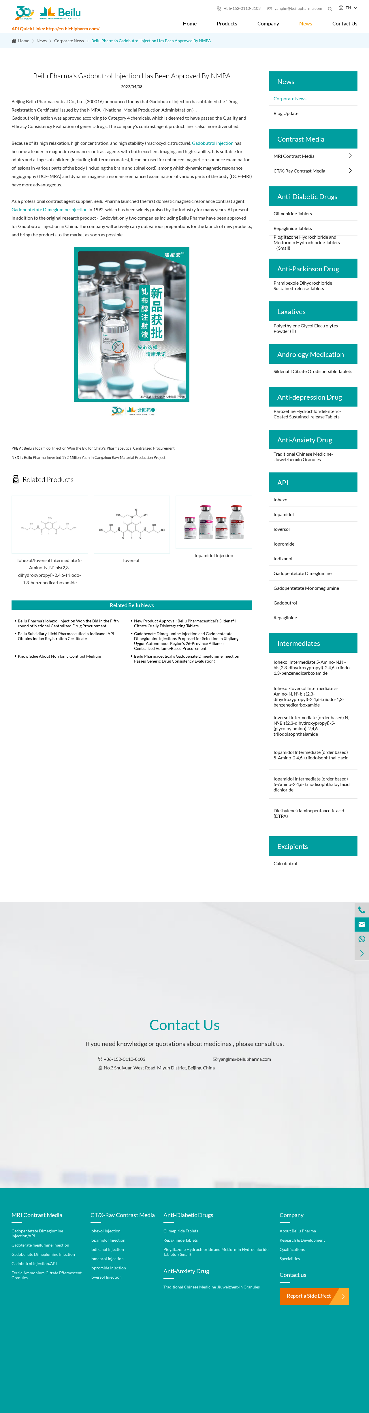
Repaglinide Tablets (293, 228)
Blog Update (286, 113)
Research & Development (302, 1240)
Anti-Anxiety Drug (304, 439)
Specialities (290, 1258)
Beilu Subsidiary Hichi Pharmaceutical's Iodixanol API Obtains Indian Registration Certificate (66, 636)
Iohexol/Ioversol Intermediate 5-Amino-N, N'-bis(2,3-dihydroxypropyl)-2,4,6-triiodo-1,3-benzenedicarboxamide (49, 571)
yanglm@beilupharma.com (294, 8)
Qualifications (292, 1249)
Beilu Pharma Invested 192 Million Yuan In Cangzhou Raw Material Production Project (94, 457)
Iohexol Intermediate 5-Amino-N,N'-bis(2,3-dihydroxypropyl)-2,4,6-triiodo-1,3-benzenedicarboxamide (312, 667)
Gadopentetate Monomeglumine (306, 588)
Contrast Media (300, 139)
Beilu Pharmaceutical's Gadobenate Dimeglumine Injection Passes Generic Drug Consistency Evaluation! (186, 658)
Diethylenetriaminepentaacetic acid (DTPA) (309, 813)
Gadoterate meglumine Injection (40, 1245)
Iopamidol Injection (214, 555)
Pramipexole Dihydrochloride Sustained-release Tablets (303, 285)
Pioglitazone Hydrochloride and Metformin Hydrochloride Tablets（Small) (307, 242)
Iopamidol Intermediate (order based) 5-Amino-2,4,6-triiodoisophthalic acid (311, 754)
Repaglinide (285, 617)
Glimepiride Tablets (293, 213)
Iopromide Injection (108, 1267)
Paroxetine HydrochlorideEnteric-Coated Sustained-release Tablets (307, 413)
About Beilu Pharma (298, 1230)
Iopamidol (284, 514)
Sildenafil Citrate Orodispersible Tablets (313, 371)
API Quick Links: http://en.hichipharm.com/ (55, 28)
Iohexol (281, 499)
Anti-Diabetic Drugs (307, 196)
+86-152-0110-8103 (239, 8)
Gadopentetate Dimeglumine (303, 573)
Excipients (292, 846)
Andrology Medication (310, 354)
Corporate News (69, 40)
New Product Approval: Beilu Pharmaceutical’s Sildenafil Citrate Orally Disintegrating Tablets (185, 623)
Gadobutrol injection (213, 143)
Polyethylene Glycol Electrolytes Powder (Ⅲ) (306, 328)
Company (268, 23)
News (305, 23)
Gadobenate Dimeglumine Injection (43, 1254)
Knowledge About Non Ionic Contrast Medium (59, 656)
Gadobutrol (285, 602)
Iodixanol (283, 558)
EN (348, 7)
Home (190, 23)
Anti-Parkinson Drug (308, 268)
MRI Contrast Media (294, 156)
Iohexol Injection (106, 1230)
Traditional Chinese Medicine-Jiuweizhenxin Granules (303, 456)
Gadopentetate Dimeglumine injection (50, 209)
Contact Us (344, 23)
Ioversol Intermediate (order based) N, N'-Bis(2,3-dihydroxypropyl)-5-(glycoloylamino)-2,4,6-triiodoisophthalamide (311, 726)
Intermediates (298, 643)
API (282, 482)
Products (227, 23)
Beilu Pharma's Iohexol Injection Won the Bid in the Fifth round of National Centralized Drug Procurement (68, 623)
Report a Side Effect (309, 1296)
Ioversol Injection (106, 1277)
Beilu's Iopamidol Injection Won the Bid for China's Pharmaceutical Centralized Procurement (99, 448)
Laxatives (291, 311)
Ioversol (131, 560)
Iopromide (284, 543)
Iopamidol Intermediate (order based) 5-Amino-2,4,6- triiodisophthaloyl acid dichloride (312, 784)
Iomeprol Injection (107, 1258)
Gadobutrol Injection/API (34, 1263)
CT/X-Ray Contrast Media (299, 170)
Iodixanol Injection (107, 1249)
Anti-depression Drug (309, 397)
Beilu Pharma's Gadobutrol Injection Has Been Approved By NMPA (151, 40)
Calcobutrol (285, 863)
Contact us (293, 1274)
